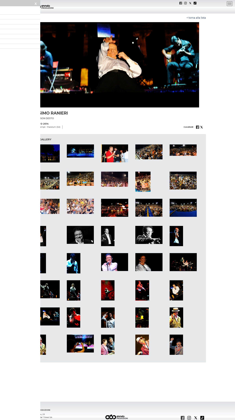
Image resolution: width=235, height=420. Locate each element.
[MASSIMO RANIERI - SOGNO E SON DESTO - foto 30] (186, 290)
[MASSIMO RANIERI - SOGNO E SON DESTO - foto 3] (117, 153)
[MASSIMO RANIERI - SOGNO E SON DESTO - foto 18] (117, 236)
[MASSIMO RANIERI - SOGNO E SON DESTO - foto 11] (49, 206)
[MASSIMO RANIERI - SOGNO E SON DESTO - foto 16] (49, 236)
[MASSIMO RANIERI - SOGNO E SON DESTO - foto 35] (186, 317)
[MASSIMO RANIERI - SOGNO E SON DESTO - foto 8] (117, 179)
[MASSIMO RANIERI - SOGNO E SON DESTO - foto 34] (151, 317)
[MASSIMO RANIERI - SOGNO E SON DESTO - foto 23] (117, 262)
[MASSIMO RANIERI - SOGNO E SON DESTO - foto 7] (83, 179)
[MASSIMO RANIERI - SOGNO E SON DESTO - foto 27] (83, 290)
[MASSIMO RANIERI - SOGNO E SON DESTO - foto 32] (83, 317)
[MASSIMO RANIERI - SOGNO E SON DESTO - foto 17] (83, 235)
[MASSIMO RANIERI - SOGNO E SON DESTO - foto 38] (117, 345)
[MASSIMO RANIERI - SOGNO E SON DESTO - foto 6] (49, 180)
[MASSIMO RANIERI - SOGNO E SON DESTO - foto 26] (49, 289)
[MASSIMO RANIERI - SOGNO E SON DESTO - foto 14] (151, 208)
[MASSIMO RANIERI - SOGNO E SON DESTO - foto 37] (83, 343)
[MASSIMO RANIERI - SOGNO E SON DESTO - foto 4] (151, 151)
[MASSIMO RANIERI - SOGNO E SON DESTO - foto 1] (49, 153)
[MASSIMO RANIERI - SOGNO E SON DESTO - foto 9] (151, 182)
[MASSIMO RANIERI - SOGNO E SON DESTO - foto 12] (83, 206)
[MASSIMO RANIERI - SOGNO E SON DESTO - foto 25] (186, 262)
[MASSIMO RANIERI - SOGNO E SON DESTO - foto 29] (151, 290)
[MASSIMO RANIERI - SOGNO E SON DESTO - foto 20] (186, 236)
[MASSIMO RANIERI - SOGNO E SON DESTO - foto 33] (117, 317)
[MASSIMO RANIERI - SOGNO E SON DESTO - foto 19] (151, 235)
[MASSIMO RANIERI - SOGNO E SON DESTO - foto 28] (117, 290)
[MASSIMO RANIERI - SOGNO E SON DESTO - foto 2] (83, 151)
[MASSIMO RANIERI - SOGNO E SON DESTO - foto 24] (151, 262)
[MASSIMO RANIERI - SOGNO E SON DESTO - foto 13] (117, 208)
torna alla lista (197, 17)
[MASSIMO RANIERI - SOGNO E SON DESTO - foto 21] (49, 263)
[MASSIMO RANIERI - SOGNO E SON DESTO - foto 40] (186, 345)
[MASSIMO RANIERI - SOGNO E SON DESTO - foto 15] (186, 208)
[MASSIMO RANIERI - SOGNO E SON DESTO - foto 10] (186, 180)
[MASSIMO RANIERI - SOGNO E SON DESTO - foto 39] (151, 345)
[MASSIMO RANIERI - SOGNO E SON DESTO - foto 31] (49, 316)
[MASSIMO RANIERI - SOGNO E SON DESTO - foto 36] (49, 345)
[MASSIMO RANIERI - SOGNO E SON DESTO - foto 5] (186, 150)
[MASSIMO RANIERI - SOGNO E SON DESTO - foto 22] (83, 263)
